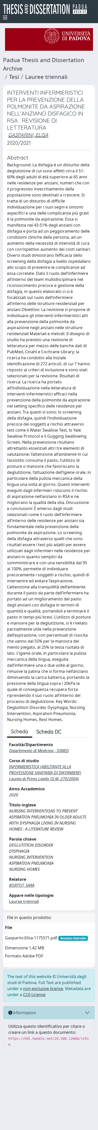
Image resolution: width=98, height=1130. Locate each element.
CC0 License (34, 994)
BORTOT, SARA (21, 885)
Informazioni (24, 1012)
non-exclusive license (43, 988)
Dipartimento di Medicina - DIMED (39, 750)
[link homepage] (47, 9)
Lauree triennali (46, 77)
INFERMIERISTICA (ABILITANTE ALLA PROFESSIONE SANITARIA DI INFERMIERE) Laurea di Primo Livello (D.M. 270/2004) (45, 773)
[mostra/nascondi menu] (5, 17)
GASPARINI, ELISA (28, 135)
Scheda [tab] (19, 731)
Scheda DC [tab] (49, 732)
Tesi (14, 77)
